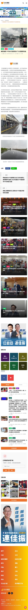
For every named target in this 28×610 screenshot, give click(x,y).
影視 (2, 563)
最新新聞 (7, 384)
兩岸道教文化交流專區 (7, 204)
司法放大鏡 (4, 583)
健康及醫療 (4, 559)
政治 (4, 289)
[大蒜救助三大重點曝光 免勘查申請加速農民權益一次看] (5, 493)
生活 (8, 244)
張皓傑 (11, 434)
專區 (16, 579)
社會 (4, 244)
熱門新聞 (20, 384)
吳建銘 (11, 413)
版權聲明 (3, 601)
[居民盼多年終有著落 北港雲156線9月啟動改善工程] (14, 493)
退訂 (12, 470)
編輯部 (5, 314)
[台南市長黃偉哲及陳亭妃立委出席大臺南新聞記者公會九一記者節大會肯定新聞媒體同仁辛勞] (4, 418)
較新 (6, 175)
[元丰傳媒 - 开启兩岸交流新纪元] (5, 3)
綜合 (12, 227)
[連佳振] (13, 334)
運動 (16, 563)
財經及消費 (18, 559)
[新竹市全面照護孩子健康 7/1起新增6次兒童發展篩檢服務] (14, 484)
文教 (14, 204)
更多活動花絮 (14, 500)
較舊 (4, 188)
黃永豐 (11, 424)
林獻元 (3, 53)
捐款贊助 (8, 599)
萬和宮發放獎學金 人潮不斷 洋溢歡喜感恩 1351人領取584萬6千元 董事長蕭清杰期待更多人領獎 (14, 208)
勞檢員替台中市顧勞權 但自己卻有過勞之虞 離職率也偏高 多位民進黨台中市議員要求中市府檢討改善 (14, 179)
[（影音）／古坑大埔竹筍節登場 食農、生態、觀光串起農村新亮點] (4, 390)
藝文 (16, 567)
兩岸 (2, 571)
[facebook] (4, 378)
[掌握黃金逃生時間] (14, 63)
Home (2, 20)
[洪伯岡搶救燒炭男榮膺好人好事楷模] (23, 484)
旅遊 (8, 227)
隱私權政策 (23, 599)
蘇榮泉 (5, 233)
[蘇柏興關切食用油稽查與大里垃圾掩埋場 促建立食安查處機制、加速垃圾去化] (4, 439)
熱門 (4, 227)
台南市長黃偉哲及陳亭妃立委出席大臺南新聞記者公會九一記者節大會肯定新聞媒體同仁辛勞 (18, 421)
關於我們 (13, 599)
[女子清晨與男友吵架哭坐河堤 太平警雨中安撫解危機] (5, 484)
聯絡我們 (18, 599)
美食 (17, 388)
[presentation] (1, 12)
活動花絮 (7, 20)
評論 (2, 567)
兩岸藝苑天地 (19, 583)
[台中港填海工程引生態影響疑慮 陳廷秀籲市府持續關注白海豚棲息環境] (4, 430)
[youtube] (11, 378)
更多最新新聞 (14, 448)
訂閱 (6, 470)
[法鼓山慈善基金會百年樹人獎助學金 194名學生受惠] (23, 493)
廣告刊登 (3, 599)
